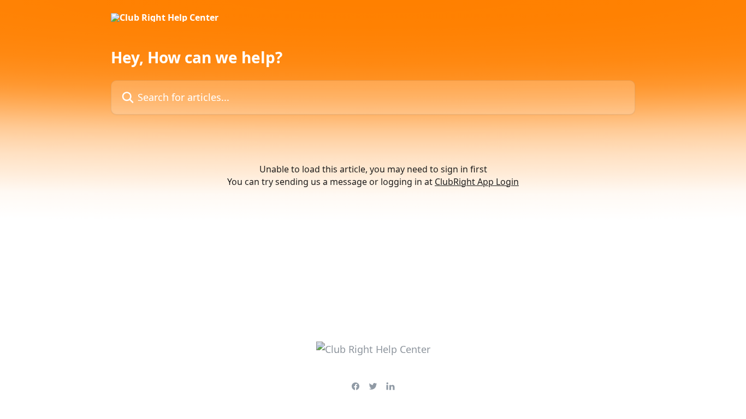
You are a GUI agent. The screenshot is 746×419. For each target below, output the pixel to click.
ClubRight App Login (477, 182)
